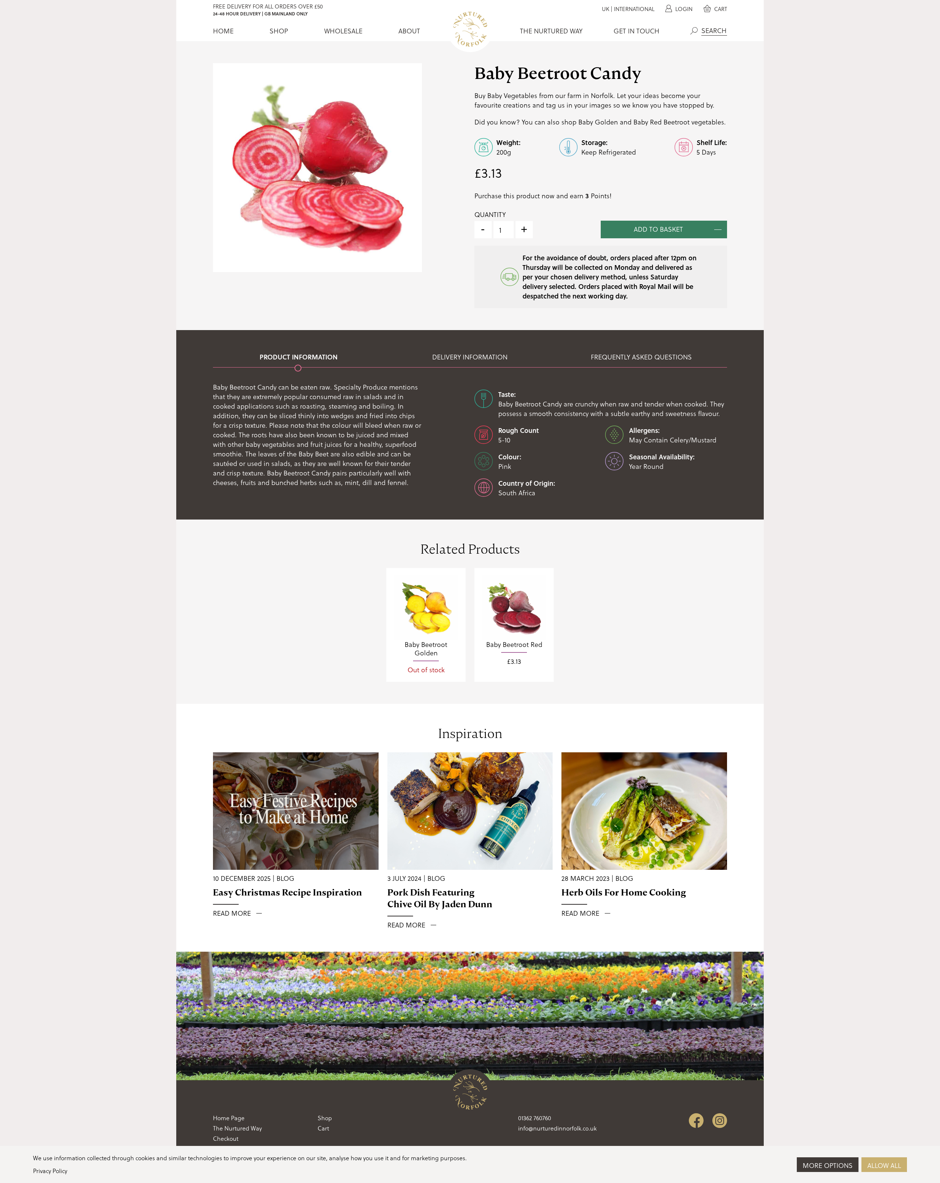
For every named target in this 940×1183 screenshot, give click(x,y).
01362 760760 (534, 1118)
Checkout (225, 1138)
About (409, 31)
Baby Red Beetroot (661, 122)
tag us (555, 105)
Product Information (299, 357)
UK (605, 9)
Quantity (490, 214)
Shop (279, 31)
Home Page (229, 1118)
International (634, 9)
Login (683, 9)
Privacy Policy (50, 1170)
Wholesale (343, 31)
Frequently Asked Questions (641, 357)
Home (223, 31)
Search (694, 31)
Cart (720, 9)
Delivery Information (469, 357)
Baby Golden (598, 122)
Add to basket (658, 229)
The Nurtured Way (551, 31)
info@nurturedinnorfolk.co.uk (557, 1128)
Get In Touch (636, 31)
